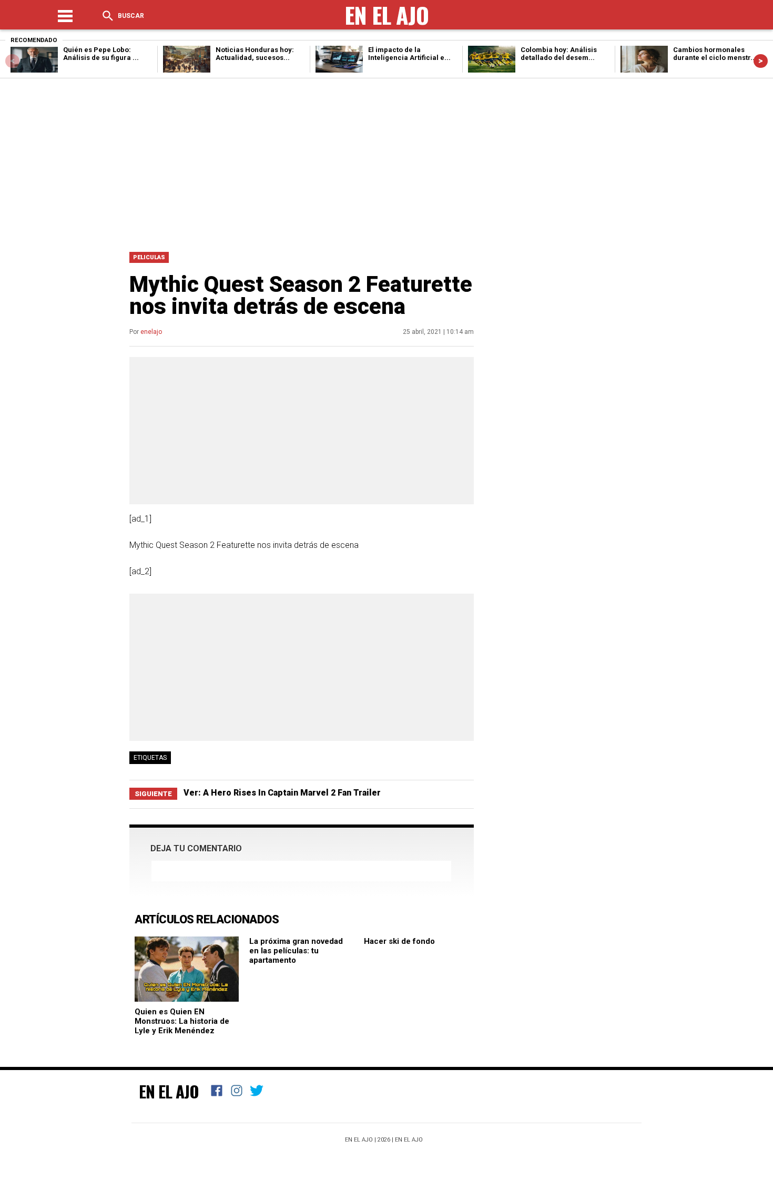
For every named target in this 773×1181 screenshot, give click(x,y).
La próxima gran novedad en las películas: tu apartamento (296, 950)
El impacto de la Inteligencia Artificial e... (409, 54)
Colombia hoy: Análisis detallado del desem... (559, 54)
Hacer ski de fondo (399, 941)
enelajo (151, 331)
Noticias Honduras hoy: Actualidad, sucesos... (255, 54)
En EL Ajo (409, 1139)
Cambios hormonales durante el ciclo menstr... (715, 54)
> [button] (760, 61)
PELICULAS (149, 257)
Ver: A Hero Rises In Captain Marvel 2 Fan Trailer (282, 793)
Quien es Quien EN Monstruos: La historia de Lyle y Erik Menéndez (182, 1021)
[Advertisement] (386, 162)
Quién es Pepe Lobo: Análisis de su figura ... (101, 54)
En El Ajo (169, 1091)
